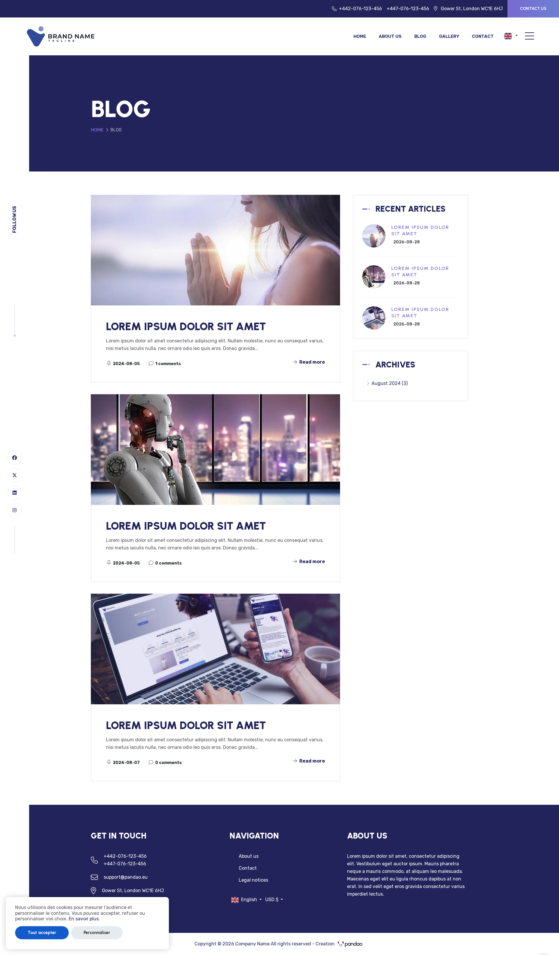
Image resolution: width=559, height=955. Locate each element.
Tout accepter (42, 932)
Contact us (533, 8)
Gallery (449, 36)
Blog (420, 36)
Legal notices (253, 880)
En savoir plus (84, 919)
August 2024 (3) (390, 383)
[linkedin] (14, 492)
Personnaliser (97, 932)
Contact (483, 36)
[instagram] (14, 510)
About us (390, 36)
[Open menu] (529, 36)
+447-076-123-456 (408, 8)
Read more (311, 362)
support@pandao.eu (126, 877)
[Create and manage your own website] (61, 36)
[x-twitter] (14, 475)
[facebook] (14, 457)
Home (359, 36)
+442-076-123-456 (360, 8)
